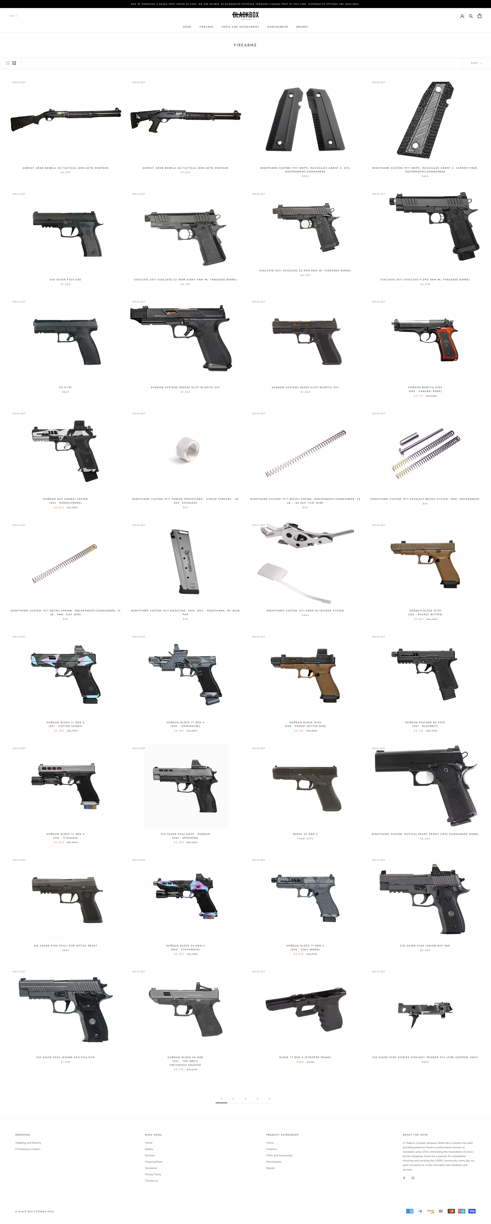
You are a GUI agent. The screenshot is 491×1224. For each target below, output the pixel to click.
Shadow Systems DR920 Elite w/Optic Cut (305, 387)
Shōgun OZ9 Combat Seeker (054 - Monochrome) (65, 501)
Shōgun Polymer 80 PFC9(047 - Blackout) (425, 724)
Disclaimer (151, 1168)
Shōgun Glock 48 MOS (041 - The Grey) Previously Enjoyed (185, 1061)
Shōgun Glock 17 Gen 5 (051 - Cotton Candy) (66, 724)
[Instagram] (413, 1178)
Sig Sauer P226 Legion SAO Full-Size (65, 1057)
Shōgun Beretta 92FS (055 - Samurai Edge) (425, 389)
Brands (302, 27)
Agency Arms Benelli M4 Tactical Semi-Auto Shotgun (186, 168)
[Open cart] (479, 16)
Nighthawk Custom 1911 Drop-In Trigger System (305, 610)
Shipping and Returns (28, 1143)
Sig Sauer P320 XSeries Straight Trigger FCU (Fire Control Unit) (425, 1057)
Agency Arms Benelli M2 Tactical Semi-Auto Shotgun (66, 168)
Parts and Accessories (240, 27)
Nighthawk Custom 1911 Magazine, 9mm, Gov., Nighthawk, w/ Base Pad (185, 612)
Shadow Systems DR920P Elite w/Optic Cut (185, 387)
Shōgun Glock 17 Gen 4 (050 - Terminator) (185, 724)
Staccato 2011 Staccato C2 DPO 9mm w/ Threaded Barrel (305, 270)
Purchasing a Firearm (27, 1149)
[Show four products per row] (14, 63)
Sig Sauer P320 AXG (65, 279)
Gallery (149, 1149)
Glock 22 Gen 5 (305, 834)
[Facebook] (404, 1178)
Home (187, 27)
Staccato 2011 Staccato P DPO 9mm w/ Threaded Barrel (425, 279)
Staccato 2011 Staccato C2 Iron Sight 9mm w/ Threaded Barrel (185, 279)
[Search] (471, 16)
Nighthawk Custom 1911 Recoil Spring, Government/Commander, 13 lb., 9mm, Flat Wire (66, 612)
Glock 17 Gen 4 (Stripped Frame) (305, 1057)
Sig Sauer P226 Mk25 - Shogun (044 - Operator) (185, 836)
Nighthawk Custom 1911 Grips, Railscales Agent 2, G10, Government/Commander (305, 170)
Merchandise (277, 27)
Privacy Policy (153, 1174)
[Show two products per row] (7, 63)
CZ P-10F (65, 387)
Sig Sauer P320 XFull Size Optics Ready (65, 945)
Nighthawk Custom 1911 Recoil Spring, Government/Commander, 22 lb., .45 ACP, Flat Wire (305, 501)
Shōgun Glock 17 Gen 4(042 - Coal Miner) (305, 947)
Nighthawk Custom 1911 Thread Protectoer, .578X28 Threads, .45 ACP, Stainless (185, 501)
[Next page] (269, 1099)
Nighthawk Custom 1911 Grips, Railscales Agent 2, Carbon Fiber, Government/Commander (425, 170)
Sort (475, 63)
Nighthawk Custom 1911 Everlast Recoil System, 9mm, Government (425, 499)
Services (150, 1155)
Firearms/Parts (153, 1162)
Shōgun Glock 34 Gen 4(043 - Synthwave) (185, 947)
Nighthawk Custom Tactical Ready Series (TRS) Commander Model (425, 834)
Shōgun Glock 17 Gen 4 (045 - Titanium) (66, 836)
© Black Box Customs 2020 (34, 1211)
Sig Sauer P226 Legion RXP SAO (425, 945)
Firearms (207, 27)
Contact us (151, 1181)
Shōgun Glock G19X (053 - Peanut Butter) (425, 612)
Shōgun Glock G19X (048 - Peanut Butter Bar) (305, 724)
